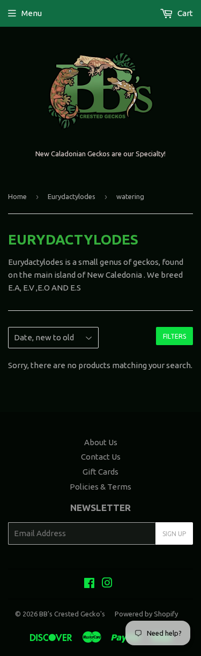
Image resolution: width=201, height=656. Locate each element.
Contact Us (101, 456)
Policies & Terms (100, 486)
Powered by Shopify (146, 613)
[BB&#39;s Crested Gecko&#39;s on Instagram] (107, 584)
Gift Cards (100, 471)
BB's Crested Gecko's (72, 613)
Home (17, 196)
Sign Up (174, 533)
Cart (184, 13)
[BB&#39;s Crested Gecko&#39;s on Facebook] (89, 584)
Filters (174, 336)
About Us (100, 442)
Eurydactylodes (71, 196)
